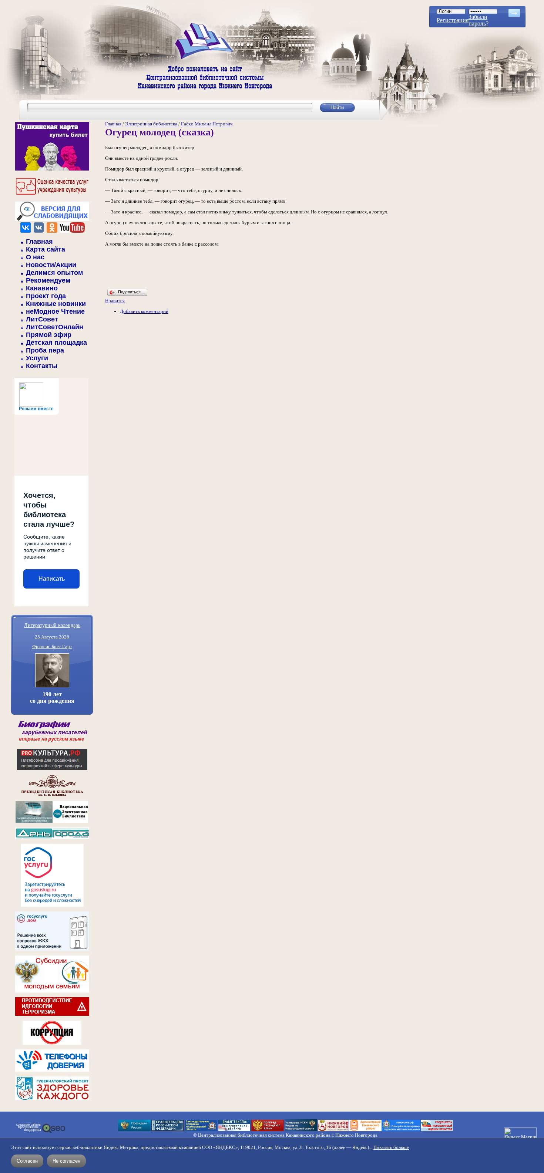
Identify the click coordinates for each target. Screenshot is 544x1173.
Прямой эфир (48, 334)
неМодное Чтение (55, 311)
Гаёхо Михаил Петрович (207, 124)
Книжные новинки (56, 303)
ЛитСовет (42, 319)
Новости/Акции (51, 265)
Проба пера (45, 350)
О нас (35, 257)
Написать (51, 579)
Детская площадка (56, 342)
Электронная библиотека (151, 124)
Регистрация (453, 20)
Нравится (115, 300)
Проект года (46, 296)
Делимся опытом (54, 272)
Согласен (27, 1161)
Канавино (42, 288)
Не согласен (66, 1161)
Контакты (41, 366)
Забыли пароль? (478, 20)
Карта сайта (45, 249)
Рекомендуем (48, 280)
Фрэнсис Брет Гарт (52, 646)
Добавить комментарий (144, 311)
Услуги (37, 358)
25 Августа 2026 (52, 637)
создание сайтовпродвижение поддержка (28, 1127)
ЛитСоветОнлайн (54, 327)
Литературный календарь (52, 624)
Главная (39, 241)
